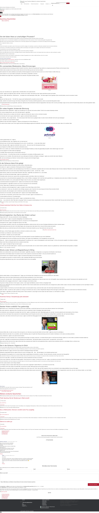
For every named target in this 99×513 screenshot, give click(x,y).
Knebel (8, 391)
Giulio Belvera (44, 501)
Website (68, 469)
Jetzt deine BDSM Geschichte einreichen (6, 390)
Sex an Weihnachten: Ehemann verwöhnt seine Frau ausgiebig (17, 410)
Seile (10, 391)
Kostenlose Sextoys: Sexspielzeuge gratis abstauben (14, 296)
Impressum (44, 502)
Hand (3, 391)
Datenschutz (44, 503)
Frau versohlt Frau (3, 402)
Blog (21, 3)
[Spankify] (33, 1)
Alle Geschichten (26, 3)
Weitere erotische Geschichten (10, 394)
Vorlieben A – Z (48, 3)
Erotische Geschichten (34, 3)
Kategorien (42, 3)
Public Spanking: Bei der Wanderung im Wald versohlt (14, 398)
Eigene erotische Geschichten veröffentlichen (7, 62)
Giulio (3, 455)
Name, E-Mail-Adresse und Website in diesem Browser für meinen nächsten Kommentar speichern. (18, 481)
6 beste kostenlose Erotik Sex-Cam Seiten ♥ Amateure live (16, 205)
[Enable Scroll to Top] (0, 512)
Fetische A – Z (24, 506)
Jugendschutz (44, 504)
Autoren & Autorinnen (45, 499)
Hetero (5, 391)
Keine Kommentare (3, 209)
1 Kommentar (2, 404)
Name (1, 469)
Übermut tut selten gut (6, 421)
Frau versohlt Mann (3, 426)
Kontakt (23, 499)
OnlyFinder (24, 504)
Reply (2, 453)
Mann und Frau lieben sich (4, 414)
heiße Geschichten (11, 59)
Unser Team (44, 500)
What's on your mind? (4, 472)
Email (35, 469)
